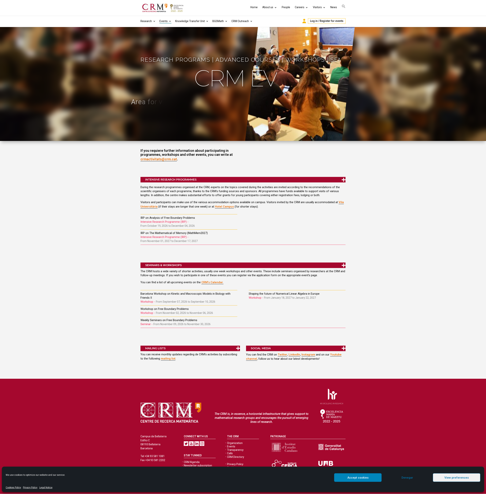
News (333, 7)
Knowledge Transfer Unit (190, 21)
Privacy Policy (30, 487)
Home (254, 7)
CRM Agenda (192, 462)
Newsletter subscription (198, 465)
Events (163, 21)
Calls (230, 453)
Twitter (282, 354)
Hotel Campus (224, 206)
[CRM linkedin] (196, 443)
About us (267, 7)
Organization (235, 443)
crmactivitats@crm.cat (158, 159)
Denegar (407, 477)
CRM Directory (235, 456)
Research (146, 21)
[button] (344, 7)
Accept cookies (357, 477)
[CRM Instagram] (202, 443)
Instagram (308, 354)
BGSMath (218, 21)
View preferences (456, 477)
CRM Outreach (240, 21)
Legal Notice (45, 487)
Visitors (317, 7)
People (286, 7)
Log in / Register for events (326, 20)
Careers (299, 7)
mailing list (168, 358)
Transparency (235, 449)
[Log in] (304, 21)
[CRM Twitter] (186, 443)
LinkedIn (294, 354)
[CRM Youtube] (191, 443)
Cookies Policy (13, 487)
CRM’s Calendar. (212, 282)
